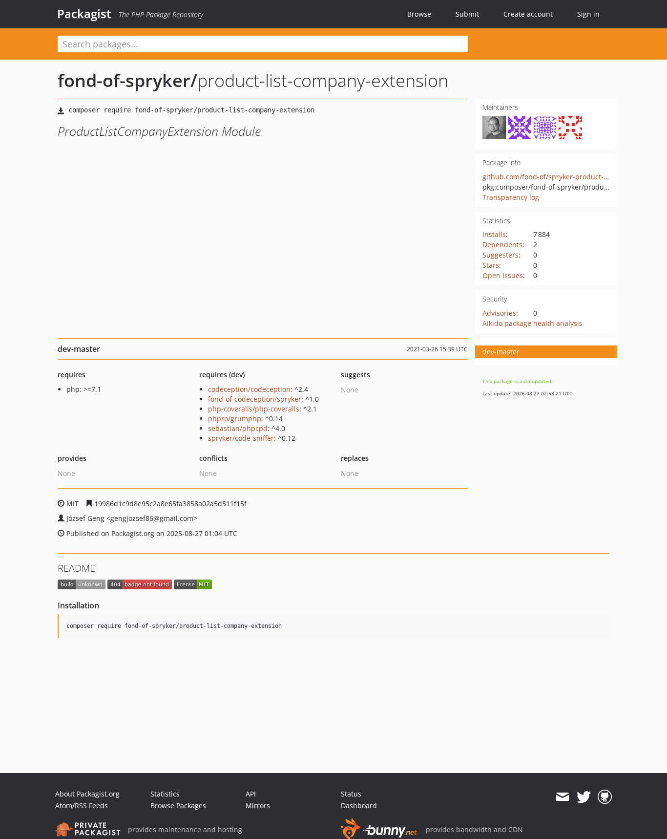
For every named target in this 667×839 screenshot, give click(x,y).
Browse (419, 14)
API (251, 793)
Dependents (502, 244)
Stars (490, 265)
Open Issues (502, 275)
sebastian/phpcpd (238, 428)
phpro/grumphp (234, 418)
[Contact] (562, 797)
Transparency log (510, 197)
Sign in (588, 14)
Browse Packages (178, 805)
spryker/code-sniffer (241, 438)
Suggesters (500, 254)
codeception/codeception (249, 389)
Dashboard (359, 805)
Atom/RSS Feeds (81, 805)
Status (351, 793)
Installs (494, 234)
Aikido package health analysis (532, 323)
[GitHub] (605, 797)
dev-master (501, 351)
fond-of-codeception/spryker (254, 399)
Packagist (84, 14)
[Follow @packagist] (584, 797)
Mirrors (258, 805)
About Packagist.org (87, 793)
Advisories (499, 313)
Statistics (165, 793)
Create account (528, 14)
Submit (467, 14)
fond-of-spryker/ (127, 80)
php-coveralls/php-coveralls (253, 408)
